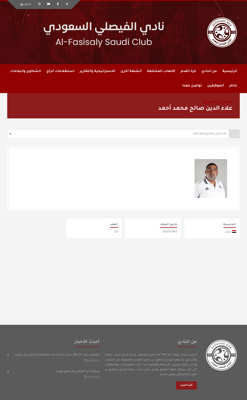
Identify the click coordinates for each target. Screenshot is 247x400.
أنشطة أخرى (131, 71)
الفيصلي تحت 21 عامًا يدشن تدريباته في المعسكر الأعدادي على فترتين (56, 354)
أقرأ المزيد (186, 385)
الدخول (27, 4)
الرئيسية (229, 71)
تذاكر (233, 86)
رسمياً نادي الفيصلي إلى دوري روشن (77, 371)
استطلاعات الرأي (60, 71)
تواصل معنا (192, 86)
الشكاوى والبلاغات (25, 71)
